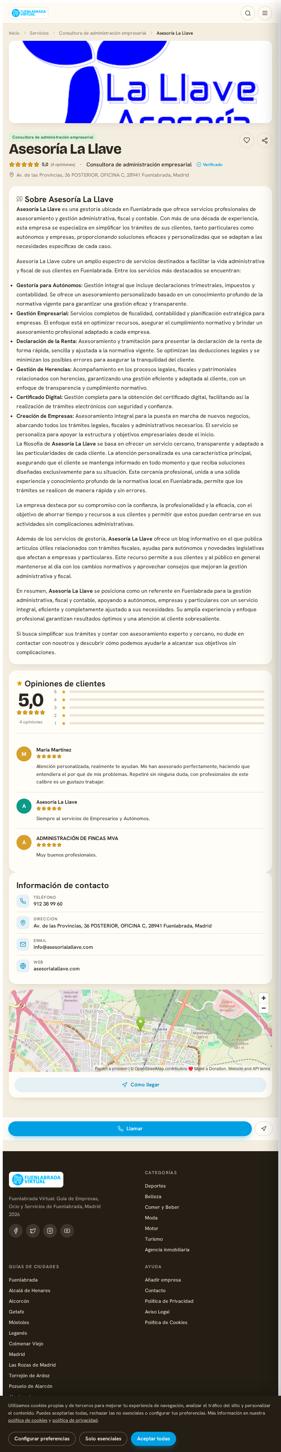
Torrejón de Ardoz (29, 1375)
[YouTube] (67, 1231)
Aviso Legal (157, 1311)
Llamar (134, 1128)
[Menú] (265, 13)
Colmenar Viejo (26, 1343)
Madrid (17, 1354)
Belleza (153, 1196)
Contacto (155, 1290)
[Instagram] (50, 1231)
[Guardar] (246, 140)
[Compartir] (264, 140)
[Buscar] (248, 13)
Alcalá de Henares (29, 1290)
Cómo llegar (145, 1084)
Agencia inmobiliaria (167, 1249)
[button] (140, 82)
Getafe (16, 1311)
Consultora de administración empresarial (102, 33)
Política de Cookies (166, 1322)
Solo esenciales (103, 1438)
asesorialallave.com (57, 968)
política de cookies (27, 1420)
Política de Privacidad (169, 1301)
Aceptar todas (153, 1438)
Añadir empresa (163, 1279)
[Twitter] (33, 1231)
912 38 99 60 (48, 903)
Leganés (18, 1333)
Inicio (14, 33)
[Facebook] (16, 1231)
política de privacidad (75, 1420)
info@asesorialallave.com (63, 947)
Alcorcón (19, 1301)
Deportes (155, 1185)
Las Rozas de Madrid (32, 1364)
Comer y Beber (162, 1207)
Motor (151, 1228)
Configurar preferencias (42, 1438)
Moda (151, 1217)
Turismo (154, 1239)
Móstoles (19, 1322)
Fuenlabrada (23, 1279)
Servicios (39, 33)
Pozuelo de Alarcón (30, 1386)
